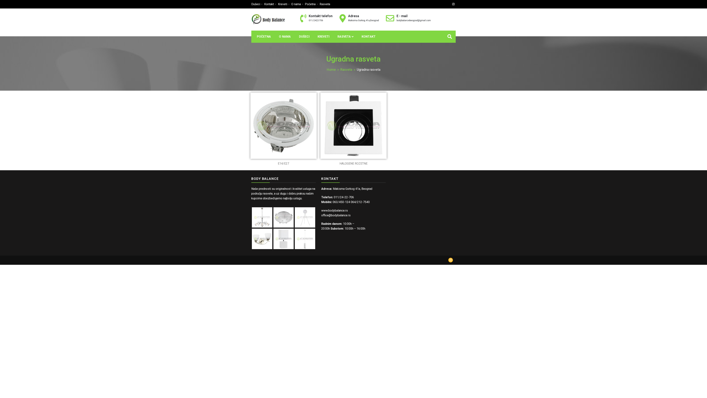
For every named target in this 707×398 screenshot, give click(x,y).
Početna (310, 4)
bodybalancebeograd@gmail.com (414, 20)
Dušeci (255, 4)
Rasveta (325, 4)
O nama (296, 4)
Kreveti (282, 4)
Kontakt (269, 4)
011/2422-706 (316, 20)
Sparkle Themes (335, 260)
